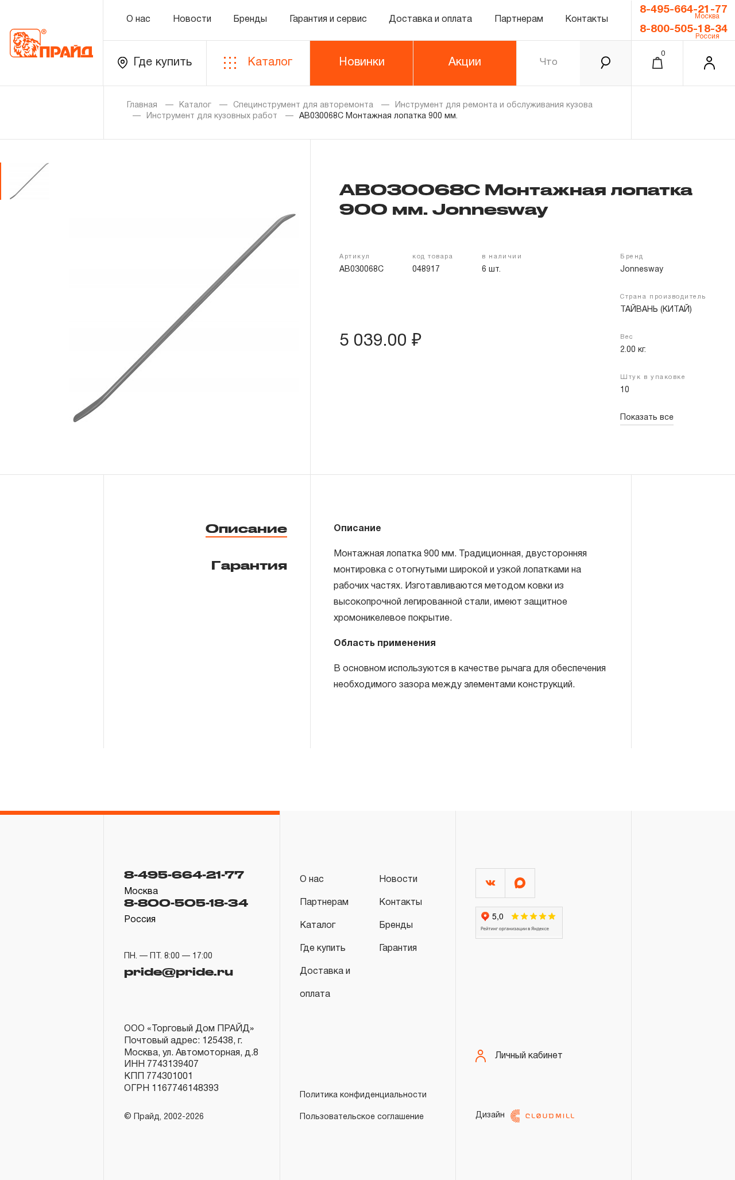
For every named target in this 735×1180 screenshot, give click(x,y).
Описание (246, 528)
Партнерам (518, 20)
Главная (142, 105)
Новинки (362, 62)
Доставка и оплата (430, 20)
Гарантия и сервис (328, 20)
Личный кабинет (529, 1056)
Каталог (269, 62)
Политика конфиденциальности (363, 1095)
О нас (138, 20)
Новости (192, 20)
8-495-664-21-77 (684, 10)
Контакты (586, 20)
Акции (464, 62)
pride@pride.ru (178, 971)
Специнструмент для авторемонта (303, 105)
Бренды (250, 20)
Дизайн (490, 1115)
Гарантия (249, 565)
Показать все (647, 417)
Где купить (162, 62)
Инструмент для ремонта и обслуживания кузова (494, 105)
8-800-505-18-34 (684, 29)
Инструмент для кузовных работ (211, 116)
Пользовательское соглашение (362, 1117)
